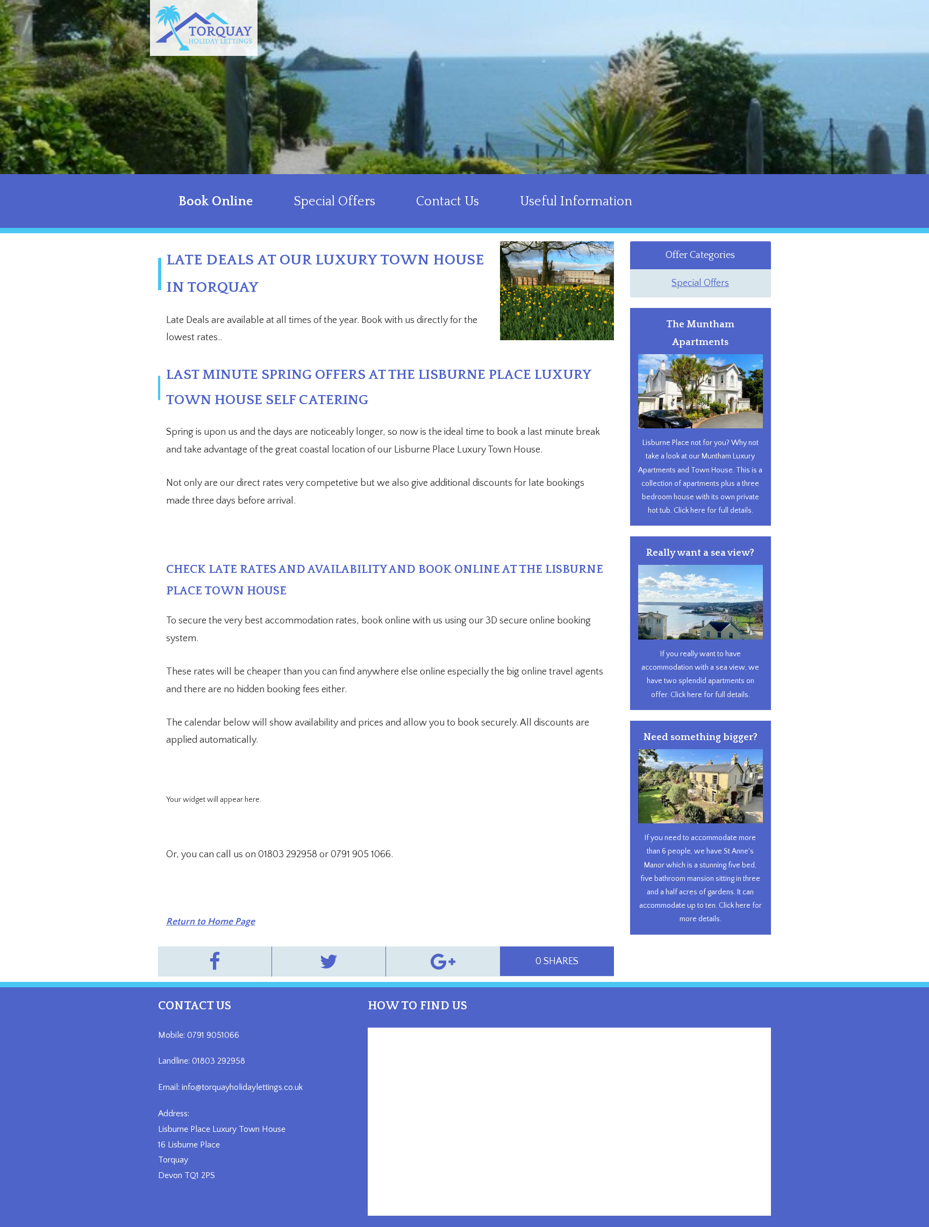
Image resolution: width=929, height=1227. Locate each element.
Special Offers (334, 202)
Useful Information (576, 202)
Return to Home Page (210, 921)
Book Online (215, 202)
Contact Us (447, 202)
